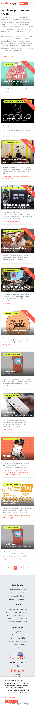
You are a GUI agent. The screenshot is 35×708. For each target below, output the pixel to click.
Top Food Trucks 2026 (17, 638)
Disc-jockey (7, 304)
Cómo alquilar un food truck (17, 615)
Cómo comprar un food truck (17, 619)
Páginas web (7, 559)
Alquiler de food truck (17, 593)
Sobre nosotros (17, 635)
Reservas (23, 3)
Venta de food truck (17, 596)
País (17, 666)
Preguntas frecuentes (18, 644)
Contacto (17, 647)
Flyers (17, 515)
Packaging (15, 386)
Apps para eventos (18, 472)
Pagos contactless (20, 470)
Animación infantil (9, 178)
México (17, 674)
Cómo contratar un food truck (17, 612)
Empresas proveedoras (17, 599)
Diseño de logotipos (18, 559)
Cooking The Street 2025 (17, 641)
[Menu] (31, 3)
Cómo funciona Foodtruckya (17, 609)
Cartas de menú (25, 515)
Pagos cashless (8, 429)
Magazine (17, 632)
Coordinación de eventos (11, 133)
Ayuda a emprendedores (17, 622)
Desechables (7, 386)
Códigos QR (7, 472)
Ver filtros (10, 56)
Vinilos (5, 518)
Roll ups (10, 518)
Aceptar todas (11, 701)
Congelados (7, 345)
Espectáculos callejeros (21, 176)
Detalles (23, 704)
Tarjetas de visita (8, 515)
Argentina (17, 676)
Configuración (12, 704)
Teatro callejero (8, 176)
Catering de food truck (17, 590)
